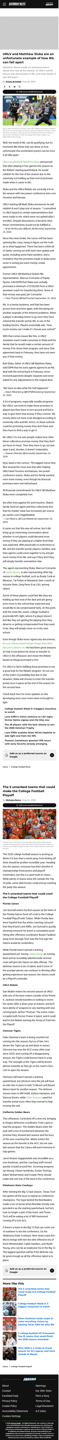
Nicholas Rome (13, 800)
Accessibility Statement (15, 1411)
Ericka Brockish (13, 81)
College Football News (20, 767)
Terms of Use (43, 1400)
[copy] (19, 87)
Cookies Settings (11, 1416)
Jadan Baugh (36, 954)
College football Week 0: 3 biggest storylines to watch (30, 710)
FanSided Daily (10, 1395)
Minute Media (16, 1423)
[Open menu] (4, 4)
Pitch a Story (42, 1395)
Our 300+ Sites (43, 1390)
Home (5, 767)
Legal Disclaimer (45, 1406)
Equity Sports (12, 572)
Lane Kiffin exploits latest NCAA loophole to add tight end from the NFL (30, 734)
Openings (41, 1385)
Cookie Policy (9, 1406)
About (5, 1385)
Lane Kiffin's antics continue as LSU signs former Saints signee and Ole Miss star (29, 718)
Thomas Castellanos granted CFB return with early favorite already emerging (28, 742)
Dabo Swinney (34, 1097)
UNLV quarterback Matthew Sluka (21, 161)
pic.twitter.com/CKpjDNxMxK (19, 515)
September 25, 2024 (45, 298)
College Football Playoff (21, 1366)
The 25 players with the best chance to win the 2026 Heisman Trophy (29, 726)
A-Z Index (41, 1411)
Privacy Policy (9, 1400)
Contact (6, 1390)
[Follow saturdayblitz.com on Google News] (52, 755)
